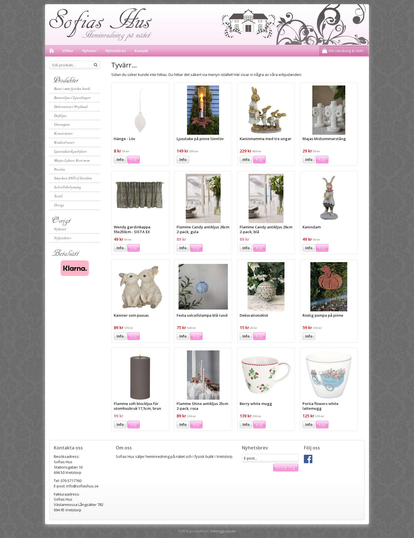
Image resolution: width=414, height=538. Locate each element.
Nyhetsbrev (115, 50)
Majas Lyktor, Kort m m (72, 160)
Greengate (62, 124)
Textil (58, 196)
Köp (133, 159)
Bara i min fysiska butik (72, 88)
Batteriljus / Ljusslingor (72, 97)
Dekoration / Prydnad (71, 106)
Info (120, 159)
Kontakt (141, 50)
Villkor (68, 50)
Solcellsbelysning (67, 187)
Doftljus (60, 115)
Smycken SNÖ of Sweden (73, 178)
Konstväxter (63, 133)
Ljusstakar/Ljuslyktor (70, 151)
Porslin (59, 169)
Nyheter (89, 50)
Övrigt (59, 205)
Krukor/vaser (64, 142)
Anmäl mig (285, 467)
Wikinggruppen (223, 531)
